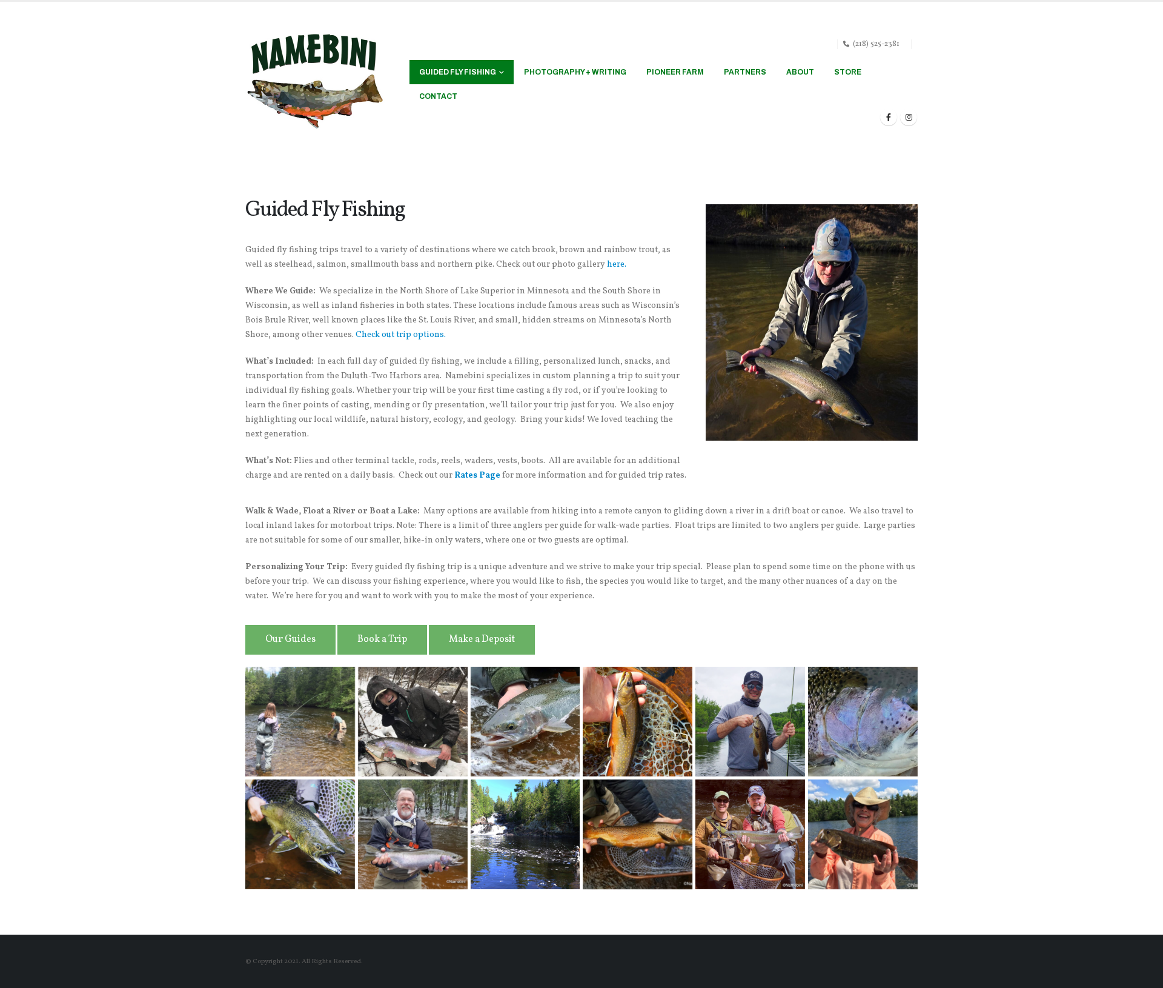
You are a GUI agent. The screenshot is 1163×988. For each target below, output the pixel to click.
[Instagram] (908, 116)
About (800, 72)
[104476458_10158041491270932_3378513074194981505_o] (750, 721)
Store (847, 72)
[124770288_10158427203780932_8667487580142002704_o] (863, 721)
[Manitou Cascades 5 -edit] (525, 834)
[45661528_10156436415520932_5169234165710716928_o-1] (413, 834)
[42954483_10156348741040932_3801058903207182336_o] (637, 834)
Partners (745, 72)
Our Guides (290, 639)
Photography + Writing (575, 72)
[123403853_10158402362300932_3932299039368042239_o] (525, 721)
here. (616, 264)
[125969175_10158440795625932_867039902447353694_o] (637, 721)
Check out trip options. (401, 335)
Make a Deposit (482, 639)
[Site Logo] (315, 81)
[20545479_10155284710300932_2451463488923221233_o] (863, 834)
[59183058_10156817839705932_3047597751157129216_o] (413, 721)
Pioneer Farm (675, 72)
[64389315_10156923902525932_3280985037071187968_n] (300, 721)
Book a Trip (382, 639)
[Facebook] (888, 116)
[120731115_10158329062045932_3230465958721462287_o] (300, 834)
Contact (438, 96)
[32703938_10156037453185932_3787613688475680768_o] (750, 834)
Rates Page (477, 475)
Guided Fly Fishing (457, 72)
